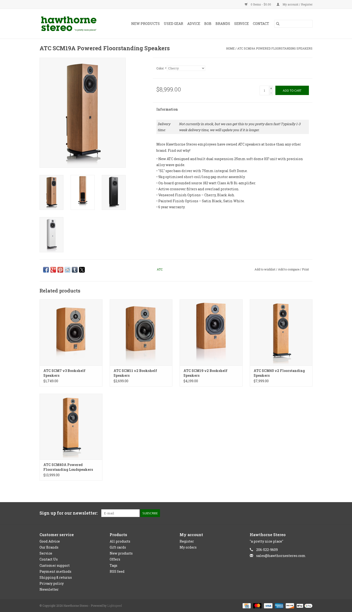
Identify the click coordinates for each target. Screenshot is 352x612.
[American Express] (278, 605)
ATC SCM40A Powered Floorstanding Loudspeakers (68, 467)
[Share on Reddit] (67, 270)
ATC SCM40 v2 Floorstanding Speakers (279, 373)
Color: (161, 68)
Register (187, 541)
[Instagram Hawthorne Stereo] (308, 513)
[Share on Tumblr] (75, 270)
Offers (115, 559)
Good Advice (50, 541)
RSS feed (117, 571)
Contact (261, 23)
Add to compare (289, 269)
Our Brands (49, 547)
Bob (207, 23)
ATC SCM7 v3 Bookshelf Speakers (64, 373)
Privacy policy (52, 583)
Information (167, 109)
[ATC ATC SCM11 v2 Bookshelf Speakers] (141, 332)
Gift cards (118, 547)
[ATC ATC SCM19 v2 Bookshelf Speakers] (211, 332)
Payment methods (55, 571)
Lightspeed (114, 605)
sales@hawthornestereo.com (281, 555)
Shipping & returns (56, 577)
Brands (223, 23)
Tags (113, 565)
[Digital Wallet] (303, 605)
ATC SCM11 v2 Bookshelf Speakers (135, 373)
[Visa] (267, 605)
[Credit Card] (246, 605)
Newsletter (49, 589)
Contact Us (49, 559)
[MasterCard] (256, 605)
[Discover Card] (289, 605)
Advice (193, 23)
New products (121, 553)
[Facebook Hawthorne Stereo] (300, 513)
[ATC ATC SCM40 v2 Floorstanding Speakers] (281, 332)
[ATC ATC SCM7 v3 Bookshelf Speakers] (71, 332)
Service (241, 23)
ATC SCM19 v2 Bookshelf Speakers (205, 373)
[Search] (277, 24)
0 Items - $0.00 (261, 4)
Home (230, 48)
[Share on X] (82, 270)
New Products (145, 23)
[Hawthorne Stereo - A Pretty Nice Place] (73, 23)
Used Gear (173, 23)
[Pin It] (60, 270)
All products (120, 541)
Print (305, 269)
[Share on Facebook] (46, 270)
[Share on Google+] (53, 270)
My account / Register (297, 4)
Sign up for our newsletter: (69, 513)
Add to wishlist (265, 269)
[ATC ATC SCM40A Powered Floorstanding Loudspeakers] (71, 427)
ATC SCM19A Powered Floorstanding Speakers (274, 48)
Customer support (55, 565)
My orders (188, 547)
